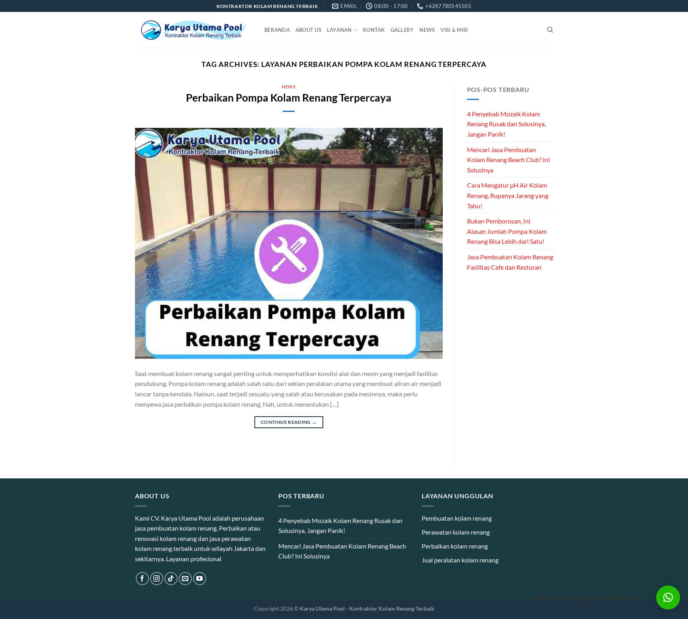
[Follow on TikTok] (171, 578)
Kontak (374, 30)
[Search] (550, 29)
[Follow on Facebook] (142, 578)
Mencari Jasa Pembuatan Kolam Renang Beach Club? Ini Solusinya (508, 160)
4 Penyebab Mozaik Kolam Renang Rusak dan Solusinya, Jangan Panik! (506, 124)
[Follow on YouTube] (199, 578)
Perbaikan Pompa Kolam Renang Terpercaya (288, 98)
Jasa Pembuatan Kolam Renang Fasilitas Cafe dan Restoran (510, 262)
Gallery (402, 30)
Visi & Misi (454, 30)
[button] (668, 597)
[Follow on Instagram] (156, 578)
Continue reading (289, 422)
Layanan (339, 30)
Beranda (277, 30)
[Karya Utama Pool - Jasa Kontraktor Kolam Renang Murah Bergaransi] (193, 30)
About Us (308, 30)
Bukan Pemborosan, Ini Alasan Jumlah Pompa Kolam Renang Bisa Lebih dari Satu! (507, 231)
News (427, 30)
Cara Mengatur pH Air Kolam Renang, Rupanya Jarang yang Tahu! (507, 195)
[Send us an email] (185, 578)
